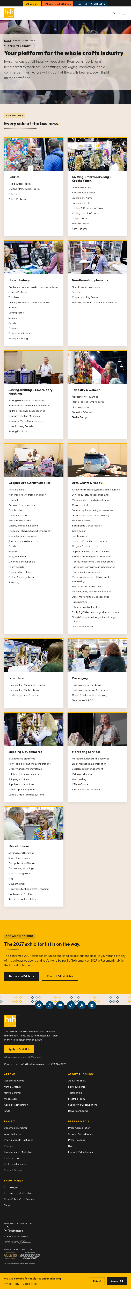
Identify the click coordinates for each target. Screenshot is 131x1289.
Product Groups (13, 1170)
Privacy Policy (11, 1283)
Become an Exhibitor (21, 976)
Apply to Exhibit (19, 1049)
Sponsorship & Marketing (18, 1151)
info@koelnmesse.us (32, 1064)
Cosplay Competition (16, 1104)
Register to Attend (14, 1080)
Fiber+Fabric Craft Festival (91, 4)
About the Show (77, 1080)
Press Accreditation (79, 1127)
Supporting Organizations (82, 1104)
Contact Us (10, 1064)
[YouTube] (60, 1005)
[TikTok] (71, 1005)
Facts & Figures (76, 1086)
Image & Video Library (80, 1151)
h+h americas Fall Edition (58, 4)
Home (7, 40)
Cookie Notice (30, 1283)
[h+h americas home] (9, 13)
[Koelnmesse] (13, 1229)
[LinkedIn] (92, 1005)
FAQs (7, 1110)
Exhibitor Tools (12, 1158)
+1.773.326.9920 (57, 1064)
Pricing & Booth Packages (18, 1139)
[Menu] (124, 13)
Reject (97, 1281)
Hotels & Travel (12, 1092)
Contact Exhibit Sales (60, 976)
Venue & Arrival (12, 1086)
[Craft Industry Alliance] (17, 1242)
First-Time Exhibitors (15, 1164)
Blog (70, 1146)
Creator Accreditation (80, 1133)
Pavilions (9, 1146)
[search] (114, 13)
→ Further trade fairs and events (19, 1263)
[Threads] (81, 1005)
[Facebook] (39, 1005)
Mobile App (10, 1098)
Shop (7, 1205)
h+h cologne (32, 4)
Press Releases (76, 1139)
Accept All (117, 1281)
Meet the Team (76, 1098)
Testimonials (75, 1092)
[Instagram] (50, 1005)
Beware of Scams (78, 1110)
